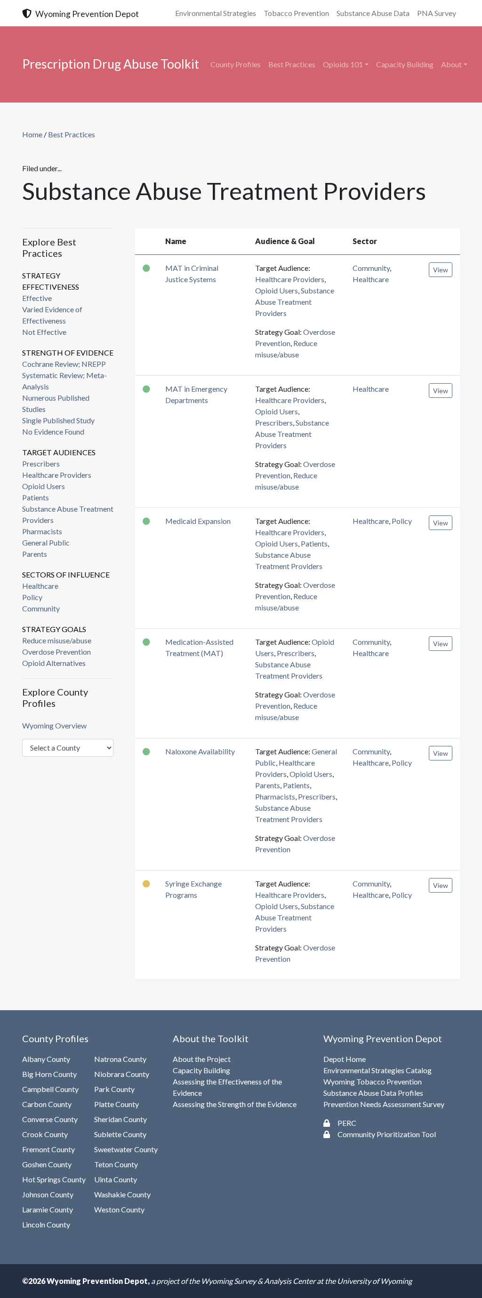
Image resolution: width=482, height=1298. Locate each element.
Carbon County (47, 1104)
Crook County (45, 1134)
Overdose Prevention (56, 651)
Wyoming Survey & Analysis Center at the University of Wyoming (306, 1280)
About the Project (202, 1058)
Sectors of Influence (66, 574)
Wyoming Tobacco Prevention (372, 1081)
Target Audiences (59, 452)
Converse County (50, 1119)
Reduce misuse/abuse (56, 640)
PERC (346, 1122)
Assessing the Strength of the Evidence (235, 1104)
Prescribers (41, 463)
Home (32, 134)
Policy (32, 597)
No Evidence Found (53, 431)
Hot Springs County (54, 1179)
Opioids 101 (343, 64)
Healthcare (40, 585)
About (451, 64)
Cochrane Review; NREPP (64, 363)
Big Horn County (49, 1073)
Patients (35, 497)
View (440, 270)
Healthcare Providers (56, 474)
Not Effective (44, 331)
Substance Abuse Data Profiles (373, 1092)
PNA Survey (436, 12)
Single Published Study (58, 420)
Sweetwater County (126, 1149)
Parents (34, 553)
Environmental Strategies (215, 12)
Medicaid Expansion (198, 520)
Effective (37, 297)
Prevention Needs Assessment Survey (383, 1104)
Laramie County (47, 1209)
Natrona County (120, 1058)
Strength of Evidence (67, 352)
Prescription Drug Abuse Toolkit (110, 63)
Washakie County (122, 1194)
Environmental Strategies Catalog (377, 1070)
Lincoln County (46, 1224)
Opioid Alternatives (54, 662)
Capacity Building (405, 64)
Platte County (116, 1104)
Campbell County (50, 1088)
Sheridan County (120, 1119)
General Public (46, 542)
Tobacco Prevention (296, 12)
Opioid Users (43, 486)
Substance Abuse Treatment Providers (294, 301)
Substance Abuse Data (373, 12)
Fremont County (48, 1149)
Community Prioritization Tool (386, 1134)
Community (41, 608)
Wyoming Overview (54, 725)
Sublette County (120, 1134)
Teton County (116, 1164)
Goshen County (47, 1164)
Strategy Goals (54, 629)
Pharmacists (42, 531)
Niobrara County (121, 1073)
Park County (114, 1088)
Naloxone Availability (200, 751)
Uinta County (115, 1179)
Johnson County (47, 1194)
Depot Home (344, 1058)
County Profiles (235, 64)
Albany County (46, 1058)
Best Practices (291, 64)
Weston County (119, 1209)
